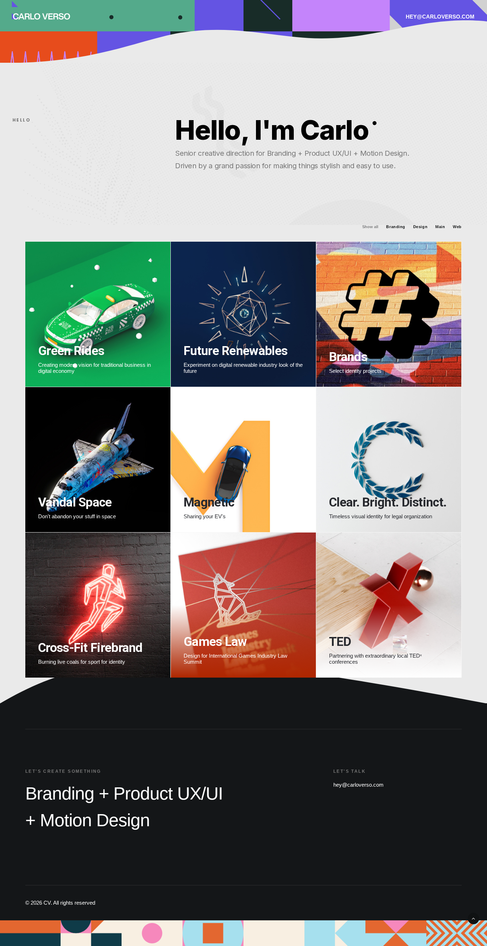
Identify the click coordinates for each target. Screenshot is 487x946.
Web (457, 227)
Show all (370, 227)
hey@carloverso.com (440, 17)
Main (440, 227)
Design (420, 227)
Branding (395, 227)
